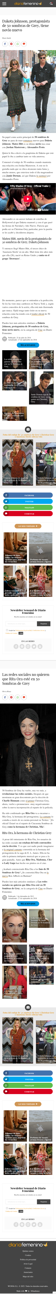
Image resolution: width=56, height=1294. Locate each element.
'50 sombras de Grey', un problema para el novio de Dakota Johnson (40, 363)
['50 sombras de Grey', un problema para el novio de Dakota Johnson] (41, 368)
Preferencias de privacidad (23, 630)
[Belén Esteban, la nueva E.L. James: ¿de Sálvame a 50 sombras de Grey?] (14, 997)
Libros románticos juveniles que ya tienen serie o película (15, 592)
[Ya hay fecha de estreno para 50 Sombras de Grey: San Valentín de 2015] (41, 962)
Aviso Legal (28, 1263)
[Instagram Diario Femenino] (28, 646)
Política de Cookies (11, 633)
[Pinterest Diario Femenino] (22, 646)
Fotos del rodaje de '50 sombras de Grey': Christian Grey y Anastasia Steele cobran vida (28, 436)
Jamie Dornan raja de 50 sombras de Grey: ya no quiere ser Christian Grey (41, 398)
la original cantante (13, 849)
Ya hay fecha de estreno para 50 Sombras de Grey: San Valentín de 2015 (40, 957)
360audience (35, 1291)
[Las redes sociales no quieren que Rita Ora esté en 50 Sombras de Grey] (14, 368)
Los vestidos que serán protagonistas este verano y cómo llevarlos (40, 592)
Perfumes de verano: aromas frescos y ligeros (40, 560)
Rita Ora (7, 939)
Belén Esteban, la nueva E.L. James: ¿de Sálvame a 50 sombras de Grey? (14, 992)
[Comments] (24, 44)
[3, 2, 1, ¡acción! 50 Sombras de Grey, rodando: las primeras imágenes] (41, 983)
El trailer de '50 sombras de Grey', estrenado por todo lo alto (14, 415)
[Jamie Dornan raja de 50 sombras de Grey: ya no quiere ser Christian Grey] (41, 403)
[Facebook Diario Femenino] (16, 646)
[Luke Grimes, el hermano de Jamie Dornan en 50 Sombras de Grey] (41, 927)
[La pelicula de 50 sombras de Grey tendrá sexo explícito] (14, 389)
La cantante (45, 816)
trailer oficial (37, 313)
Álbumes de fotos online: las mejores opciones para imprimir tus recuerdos (15, 558)
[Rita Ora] (14, 941)
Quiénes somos (28, 1251)
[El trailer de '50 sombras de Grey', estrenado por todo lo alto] (14, 419)
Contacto (28, 1268)
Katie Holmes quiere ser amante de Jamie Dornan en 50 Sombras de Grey (14, 957)
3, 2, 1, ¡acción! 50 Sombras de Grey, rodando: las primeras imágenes (40, 978)
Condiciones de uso (38, 630)
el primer (30, 800)
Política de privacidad (28, 1259)
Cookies (28, 1255)
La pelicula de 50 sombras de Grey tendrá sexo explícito (14, 385)
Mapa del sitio (28, 1276)
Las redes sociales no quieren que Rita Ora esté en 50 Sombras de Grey (13, 363)
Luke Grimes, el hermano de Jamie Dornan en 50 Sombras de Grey (40, 921)
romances (27, 140)
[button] (8, 5)
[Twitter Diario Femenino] (34, 646)
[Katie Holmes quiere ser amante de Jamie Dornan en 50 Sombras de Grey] (14, 962)
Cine (40, 329)
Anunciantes (28, 1272)
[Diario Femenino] (28, 4)
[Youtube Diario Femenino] (40, 646)
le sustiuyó (41, 175)
